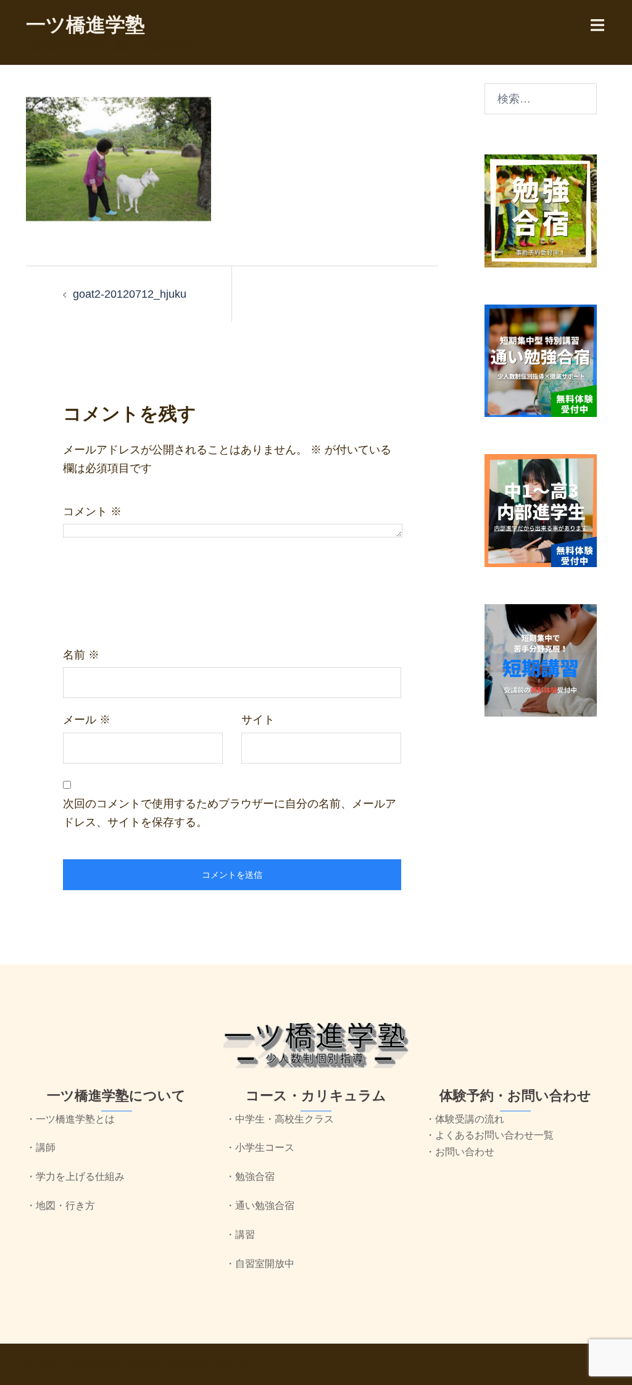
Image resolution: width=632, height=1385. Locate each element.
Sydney (231, 1363)
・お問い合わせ (459, 1152)
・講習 (240, 1234)
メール (86, 720)
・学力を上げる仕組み (75, 1176)
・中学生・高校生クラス (279, 1119)
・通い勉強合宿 (259, 1205)
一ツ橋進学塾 (85, 25)
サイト (258, 720)
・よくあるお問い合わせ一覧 (489, 1135)
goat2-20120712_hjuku (129, 294)
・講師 (41, 1147)
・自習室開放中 (259, 1263)
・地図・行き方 (60, 1205)
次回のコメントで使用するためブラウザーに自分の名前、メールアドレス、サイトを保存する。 (229, 813)
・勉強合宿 (250, 1176)
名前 (81, 655)
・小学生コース (259, 1147)
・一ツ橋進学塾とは (70, 1119)
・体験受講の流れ (464, 1119)
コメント (92, 511)
